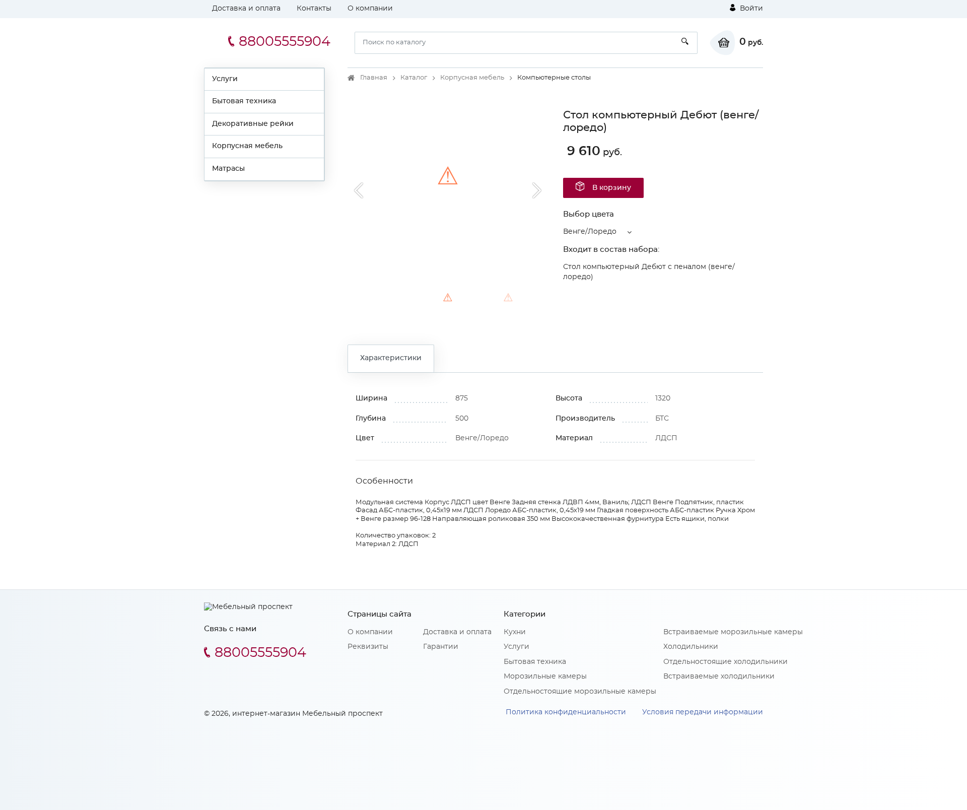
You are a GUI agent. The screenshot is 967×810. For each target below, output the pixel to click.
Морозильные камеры (545, 676)
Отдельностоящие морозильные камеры (580, 691)
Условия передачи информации (702, 712)
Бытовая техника (244, 101)
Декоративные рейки (253, 123)
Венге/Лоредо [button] (589, 231)
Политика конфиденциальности (566, 712)
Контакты (314, 8)
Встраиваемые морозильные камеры (733, 632)
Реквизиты (368, 646)
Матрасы (228, 168)
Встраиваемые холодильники (719, 676)
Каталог (413, 78)
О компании (370, 8)
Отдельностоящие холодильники (725, 661)
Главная (373, 78)
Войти (750, 8)
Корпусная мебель (247, 146)
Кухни (515, 632)
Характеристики (391, 358)
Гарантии (440, 646)
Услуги (225, 79)
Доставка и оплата (246, 8)
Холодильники (690, 646)
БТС (662, 418)
